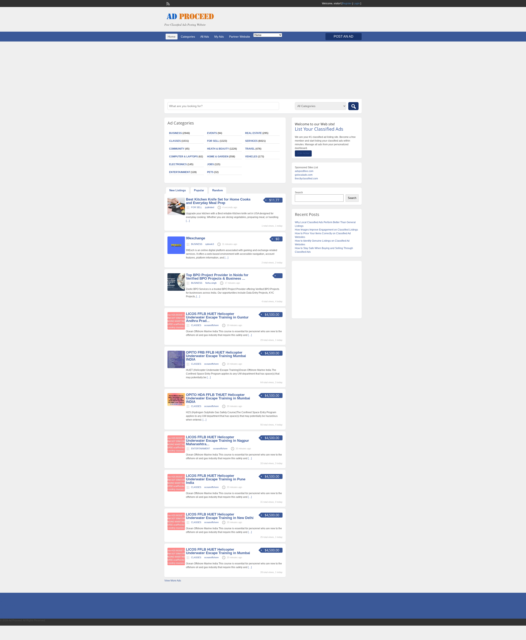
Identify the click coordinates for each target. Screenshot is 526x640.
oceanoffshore (211, 325)
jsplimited (209, 207)
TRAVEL (250, 148)
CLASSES (175, 141)
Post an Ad (343, 36)
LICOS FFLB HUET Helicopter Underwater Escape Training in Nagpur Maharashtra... (217, 440)
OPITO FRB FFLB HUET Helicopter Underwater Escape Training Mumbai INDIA (216, 356)
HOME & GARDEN (217, 156)
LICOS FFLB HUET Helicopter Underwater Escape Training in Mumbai (218, 551)
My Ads (219, 36)
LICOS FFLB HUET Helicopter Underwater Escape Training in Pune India (215, 479)
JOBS (210, 164)
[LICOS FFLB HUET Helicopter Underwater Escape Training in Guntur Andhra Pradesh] (176, 328)
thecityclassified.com (306, 178)
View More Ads (172, 580)
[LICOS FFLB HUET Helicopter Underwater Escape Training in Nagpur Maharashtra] (176, 452)
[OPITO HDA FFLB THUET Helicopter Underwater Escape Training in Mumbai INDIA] (176, 405)
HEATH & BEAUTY (218, 148)
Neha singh (211, 283)
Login (356, 3)
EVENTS (212, 133)
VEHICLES (251, 156)
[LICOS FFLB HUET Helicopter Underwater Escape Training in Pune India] (176, 490)
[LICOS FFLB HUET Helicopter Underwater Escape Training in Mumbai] (176, 564)
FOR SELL (213, 141)
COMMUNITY (176, 148)
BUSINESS (175, 133)
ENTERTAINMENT (179, 172)
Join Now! (303, 153)
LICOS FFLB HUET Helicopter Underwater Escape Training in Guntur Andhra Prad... (217, 317)
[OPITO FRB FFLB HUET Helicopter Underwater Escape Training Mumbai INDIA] (176, 367)
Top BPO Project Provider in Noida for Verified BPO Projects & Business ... (217, 276)
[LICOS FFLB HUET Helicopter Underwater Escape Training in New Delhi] (176, 529)
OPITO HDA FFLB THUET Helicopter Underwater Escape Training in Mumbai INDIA (218, 398)
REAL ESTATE (253, 133)
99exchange (195, 238)
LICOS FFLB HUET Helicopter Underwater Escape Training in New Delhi (220, 516)
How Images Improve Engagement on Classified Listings (326, 229)
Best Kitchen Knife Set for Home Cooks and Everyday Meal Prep (218, 201)
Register (347, 3)
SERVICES (251, 141)
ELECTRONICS (178, 164)
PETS (210, 172)
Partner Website (239, 36)
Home (171, 36)
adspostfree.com (304, 171)
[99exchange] (176, 253)
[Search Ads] (353, 106)
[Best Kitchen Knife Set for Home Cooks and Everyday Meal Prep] (176, 214)
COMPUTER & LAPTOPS (183, 156)
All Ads (204, 36)
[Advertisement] (263, 70)
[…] (188, 220)
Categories (188, 36)
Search (299, 192)
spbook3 (209, 244)
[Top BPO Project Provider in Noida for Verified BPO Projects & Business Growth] (176, 289)
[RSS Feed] (167, 3)
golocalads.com (304, 174)
